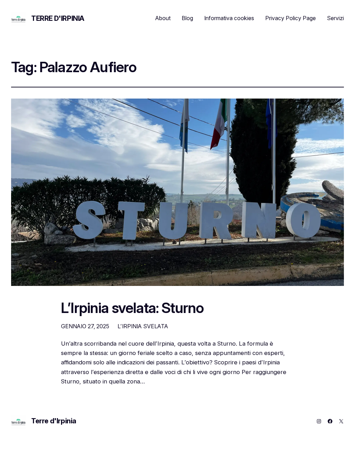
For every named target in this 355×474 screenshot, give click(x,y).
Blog (187, 18)
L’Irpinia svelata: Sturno (132, 308)
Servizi (335, 18)
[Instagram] (319, 421)
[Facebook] (330, 421)
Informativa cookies (229, 18)
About (163, 18)
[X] (341, 421)
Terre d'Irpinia (57, 18)
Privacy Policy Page (290, 18)
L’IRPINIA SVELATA (143, 326)
